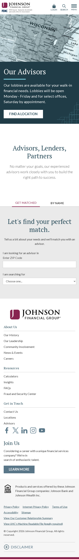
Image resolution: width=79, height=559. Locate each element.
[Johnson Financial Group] (16, 5)
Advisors (9, 423)
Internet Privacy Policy (36, 506)
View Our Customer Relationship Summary (28, 518)
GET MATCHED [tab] (26, 202)
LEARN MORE (22, 469)
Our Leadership (13, 341)
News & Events (13, 352)
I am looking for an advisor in (21, 253)
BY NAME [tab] (57, 203)
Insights (9, 382)
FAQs (7, 388)
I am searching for (14, 274)
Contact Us (11, 411)
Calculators (11, 376)
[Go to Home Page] (39, 315)
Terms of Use (59, 506)
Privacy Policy (11, 506)
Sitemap (26, 512)
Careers (9, 358)
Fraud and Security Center (20, 393)
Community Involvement (19, 346)
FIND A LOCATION (23, 114)
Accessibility (11, 512)
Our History (11, 335)
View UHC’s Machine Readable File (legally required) (33, 523)
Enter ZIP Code (12, 257)
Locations (10, 417)
